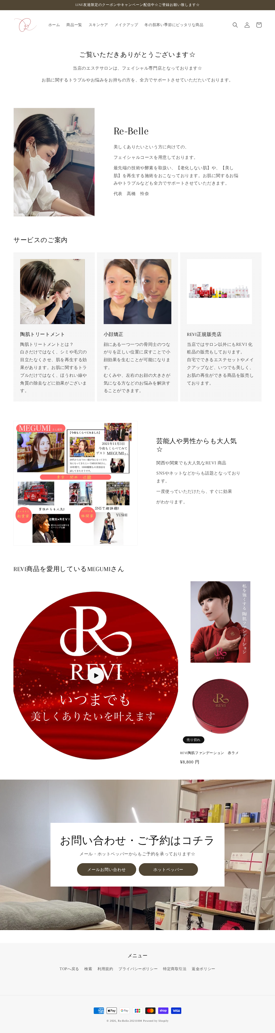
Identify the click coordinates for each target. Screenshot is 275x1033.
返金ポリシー (203, 969)
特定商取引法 (175, 969)
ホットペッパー (168, 869)
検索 (88, 969)
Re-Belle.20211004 (130, 1020)
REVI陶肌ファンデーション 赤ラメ (209, 753)
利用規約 (105, 969)
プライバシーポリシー (138, 969)
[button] (235, 25)
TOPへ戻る (69, 969)
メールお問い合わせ (106, 869)
